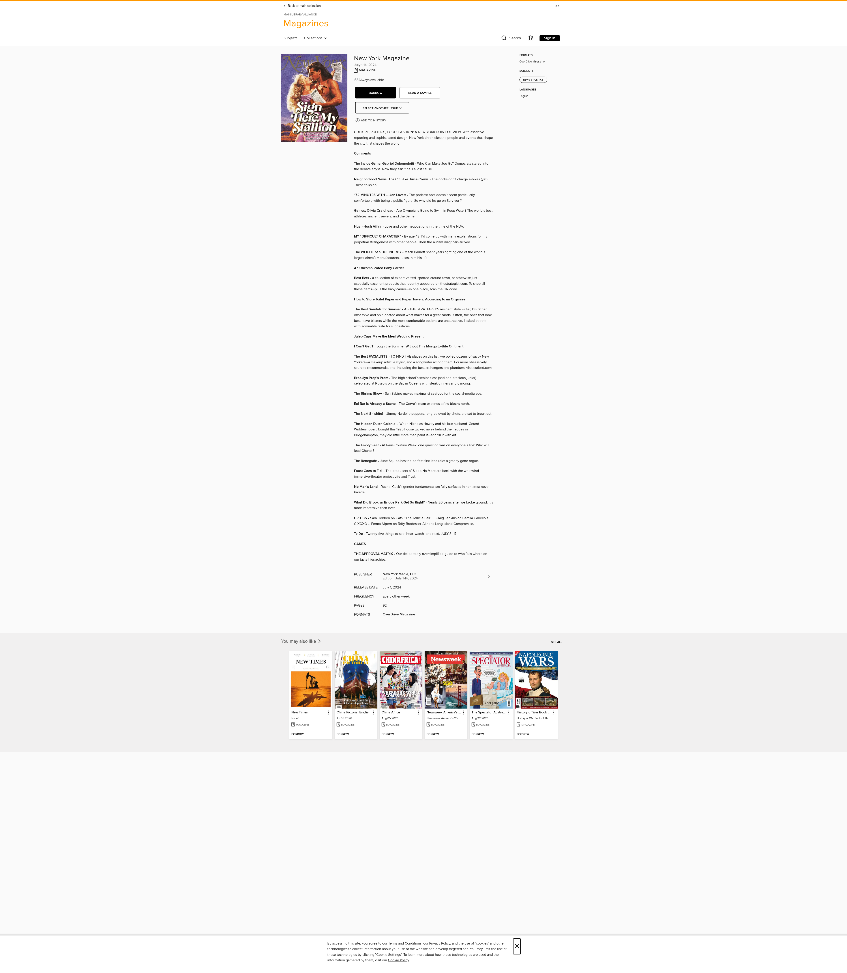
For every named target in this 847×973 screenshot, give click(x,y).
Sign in (549, 38)
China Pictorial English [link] (354, 713)
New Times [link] (299, 713)
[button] (510, 39)
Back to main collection (304, 6)
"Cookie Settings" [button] (388, 954)
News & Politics (533, 79)
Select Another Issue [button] (381, 108)
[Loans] (530, 39)
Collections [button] (314, 38)
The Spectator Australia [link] (489, 713)
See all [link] (556, 642)
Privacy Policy (439, 943)
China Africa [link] (391, 713)
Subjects (290, 38)
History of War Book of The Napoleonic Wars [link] (534, 713)
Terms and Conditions (405, 943)
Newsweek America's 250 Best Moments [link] (444, 713)
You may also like (299, 641)
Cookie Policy (398, 960)
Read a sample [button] (420, 93)
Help (556, 6)
